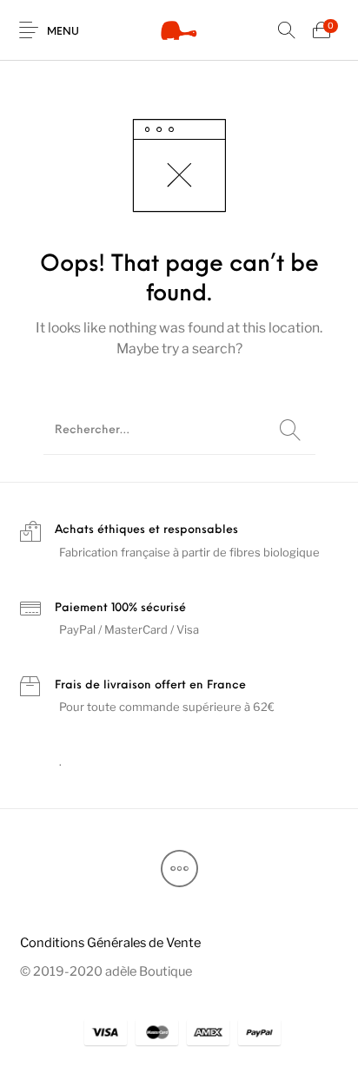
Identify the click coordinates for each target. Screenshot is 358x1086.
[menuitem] (109, 942)
